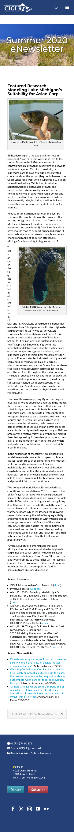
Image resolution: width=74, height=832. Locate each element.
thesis (14, 602)
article (45, 623)
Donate (16, 789)
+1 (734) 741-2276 (21, 743)
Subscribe (38, 789)
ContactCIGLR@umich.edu (26, 748)
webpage (35, 588)
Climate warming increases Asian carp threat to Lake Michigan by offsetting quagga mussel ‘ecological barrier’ (38, 662)
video (57, 585)
